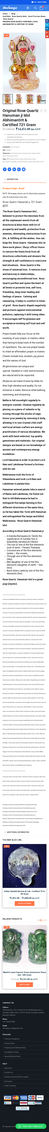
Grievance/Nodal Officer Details (16, 1077)
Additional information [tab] (18, 832)
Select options (24, 903)
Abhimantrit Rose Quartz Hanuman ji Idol (21, 159)
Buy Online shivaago (10, 162)
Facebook (5, 169)
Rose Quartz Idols (34, 153)
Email (24, 169)
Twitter (9, 169)
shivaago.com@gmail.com (13, 1028)
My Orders (8, 1081)
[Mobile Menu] (28, 8)
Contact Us (9, 1072)
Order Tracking (10, 1086)
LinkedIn (14, 169)
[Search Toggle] (35, 7)
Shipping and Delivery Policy (15, 1048)
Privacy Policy (10, 1043)
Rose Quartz (22, 153)
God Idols (14, 153)
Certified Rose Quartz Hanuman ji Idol (30, 162)
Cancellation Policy (12, 1052)
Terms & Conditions (12, 1039)
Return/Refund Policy (12, 1056)
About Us (8, 1068)
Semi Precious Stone (10, 156)
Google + (19, 169)
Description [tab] (12, 179)
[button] (6, 63)
